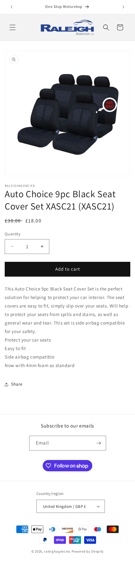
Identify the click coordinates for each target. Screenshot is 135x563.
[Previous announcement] (12, 7)
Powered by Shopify (88, 551)
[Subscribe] (99, 443)
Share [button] (17, 384)
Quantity (12, 234)
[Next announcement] (123, 7)
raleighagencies (57, 551)
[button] (12, 27)
